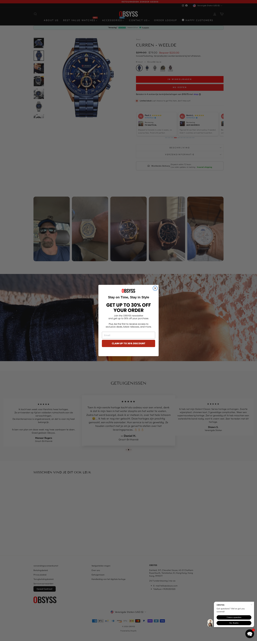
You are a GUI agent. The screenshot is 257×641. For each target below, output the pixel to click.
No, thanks (129, 352)
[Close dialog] (155, 288)
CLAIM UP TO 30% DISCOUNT (128, 343)
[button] (249, 633)
